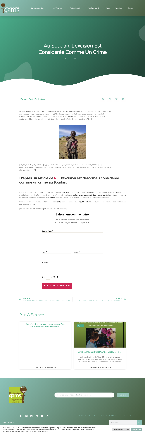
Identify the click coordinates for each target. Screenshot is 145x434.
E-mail (77, 252)
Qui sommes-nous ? (38, 8)
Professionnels (75, 8)
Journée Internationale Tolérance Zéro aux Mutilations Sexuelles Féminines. (45, 325)
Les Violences (57, 8)
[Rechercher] (139, 423)
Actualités (118, 8)
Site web (45, 262)
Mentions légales (8, 422)
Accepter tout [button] (136, 430)
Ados (108, 8)
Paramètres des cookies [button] (121, 430)
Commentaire (47, 231)
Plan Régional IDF (94, 8)
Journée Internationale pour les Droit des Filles (99, 352)
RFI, (57, 178)
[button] (102, 99)
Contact (130, 8)
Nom (44, 252)
